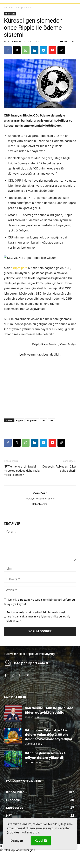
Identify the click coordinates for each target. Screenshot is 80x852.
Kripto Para (24, 7)
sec (43, 420)
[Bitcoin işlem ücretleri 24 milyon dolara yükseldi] (13, 759)
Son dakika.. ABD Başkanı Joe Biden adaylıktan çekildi (49, 710)
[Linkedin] (34, 50)
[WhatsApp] (26, 50)
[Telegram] (43, 50)
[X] (17, 50)
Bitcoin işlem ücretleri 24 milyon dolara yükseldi (45, 755)
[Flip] (52, 50)
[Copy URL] (61, 50)
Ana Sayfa (9, 7)
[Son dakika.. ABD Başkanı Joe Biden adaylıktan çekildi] (13, 713)
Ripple (19, 420)
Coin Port (16, 41)
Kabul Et (41, 840)
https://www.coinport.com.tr (40, 498)
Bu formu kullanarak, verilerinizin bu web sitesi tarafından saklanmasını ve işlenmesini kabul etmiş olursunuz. (38, 616)
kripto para (19, 268)
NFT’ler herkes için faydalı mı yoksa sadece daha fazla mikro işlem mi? (22, 471)
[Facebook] (8, 50)
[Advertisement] (40, 386)
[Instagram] (13, 675)
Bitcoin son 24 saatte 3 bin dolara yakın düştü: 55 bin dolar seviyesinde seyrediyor (48, 734)
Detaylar (16, 841)
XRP (52, 420)
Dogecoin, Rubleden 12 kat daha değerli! (59, 468)
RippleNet (32, 420)
